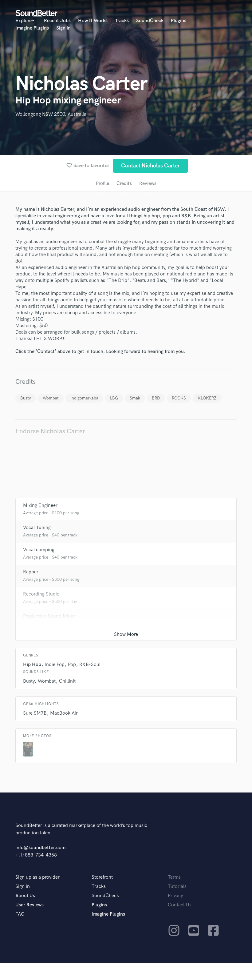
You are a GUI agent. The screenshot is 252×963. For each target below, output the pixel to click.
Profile (102, 184)
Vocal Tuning (37, 528)
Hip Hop (32, 665)
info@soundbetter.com (40, 848)
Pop (72, 665)
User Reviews (29, 905)
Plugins (178, 21)
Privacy (175, 896)
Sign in (63, 28)
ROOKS (179, 398)
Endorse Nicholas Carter (50, 431)
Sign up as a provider (37, 877)
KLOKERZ (207, 398)
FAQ (20, 914)
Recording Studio (41, 594)
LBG (114, 398)
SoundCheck (149, 21)
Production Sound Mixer (49, 616)
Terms (174, 877)
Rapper (30, 572)
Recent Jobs (57, 21)
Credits (124, 184)
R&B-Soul (89, 665)
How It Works (93, 21)
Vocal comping (38, 550)
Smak (135, 398)
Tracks (122, 21)
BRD (156, 398)
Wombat (51, 398)
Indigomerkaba (84, 398)
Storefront (102, 877)
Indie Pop (55, 665)
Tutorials (177, 886)
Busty (25, 398)
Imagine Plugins (32, 28)
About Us (25, 896)
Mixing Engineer (40, 505)
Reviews (147, 184)
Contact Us (179, 905)
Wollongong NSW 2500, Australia (50, 114)
